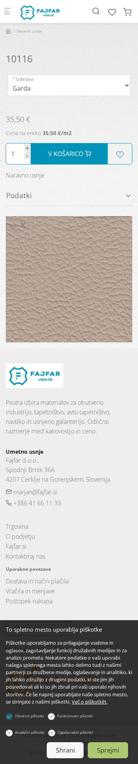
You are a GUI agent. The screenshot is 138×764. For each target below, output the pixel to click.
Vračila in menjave (30, 591)
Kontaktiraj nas (25, 556)
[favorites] (112, 12)
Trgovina (17, 526)
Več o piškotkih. (89, 701)
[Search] (96, 11)
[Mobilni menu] (7, 11)
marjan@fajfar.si (34, 492)
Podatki (19, 195)
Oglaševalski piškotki (75, 732)
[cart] (127, 12)
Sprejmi (108, 750)
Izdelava (24, 79)
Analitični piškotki (29, 732)
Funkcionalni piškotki (75, 715)
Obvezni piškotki (29, 715)
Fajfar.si (16, 546)
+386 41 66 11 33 (36, 503)
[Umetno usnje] (48, 11)
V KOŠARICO (66, 154)
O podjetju (20, 536)
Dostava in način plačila (37, 581)
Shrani (65, 750)
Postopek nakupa (29, 601)
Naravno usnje (29, 31)
